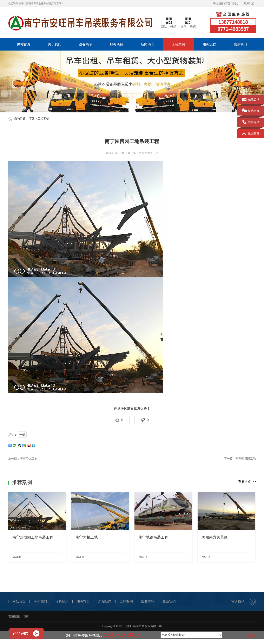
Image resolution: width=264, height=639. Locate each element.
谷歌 (234, 3)
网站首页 (23, 44)
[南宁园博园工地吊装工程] (37, 511)
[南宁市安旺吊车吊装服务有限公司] (80, 22)
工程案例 (178, 44)
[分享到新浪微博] (29, 445)
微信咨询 (253, 110)
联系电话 (253, 122)
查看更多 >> (247, 481)
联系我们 (249, 3)
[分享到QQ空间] (24, 445)
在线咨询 (253, 99)
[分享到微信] (14, 445)
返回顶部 (253, 133)
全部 (22, 434)
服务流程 (209, 44)
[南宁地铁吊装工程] (163, 511)
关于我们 (54, 44)
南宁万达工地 (28, 458)
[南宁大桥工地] (100, 511)
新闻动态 (147, 44)
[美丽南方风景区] (226, 511)
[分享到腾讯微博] (33, 445)
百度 (227, 3)
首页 (31, 118)
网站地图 (218, 3)
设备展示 (85, 44)
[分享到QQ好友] (19, 445)
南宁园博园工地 (246, 458)
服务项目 (116, 44)
